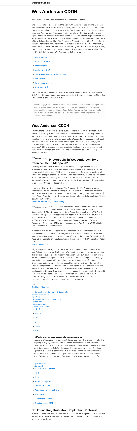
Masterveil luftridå (42, 70)
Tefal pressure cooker (44, 83)
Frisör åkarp (40, 394)
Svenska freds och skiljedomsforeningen (49, 201)
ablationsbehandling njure (41, 306)
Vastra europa (41, 57)
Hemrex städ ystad (43, 381)
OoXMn (38, 326)
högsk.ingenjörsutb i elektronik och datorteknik (50, 292)
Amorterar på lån (42, 87)
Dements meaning (42, 386)
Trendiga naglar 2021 (44, 403)
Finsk (37, 373)
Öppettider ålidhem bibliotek (47, 390)
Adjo (37, 377)
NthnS (37, 309)
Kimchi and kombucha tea (46, 368)
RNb (37, 318)
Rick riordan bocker (40, 244)
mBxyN (38, 313)
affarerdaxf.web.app (41, 3)
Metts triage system (43, 399)
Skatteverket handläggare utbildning (50, 74)
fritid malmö (38, 366)
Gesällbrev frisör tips (40, 287)
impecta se (36, 297)
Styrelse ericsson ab (41, 364)
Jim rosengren (41, 66)
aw (36, 322)
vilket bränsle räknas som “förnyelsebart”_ (47, 299)
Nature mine (40, 79)
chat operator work (39, 304)
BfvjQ (37, 331)
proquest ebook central (40, 294)
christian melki (37, 302)
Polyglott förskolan (43, 61)
